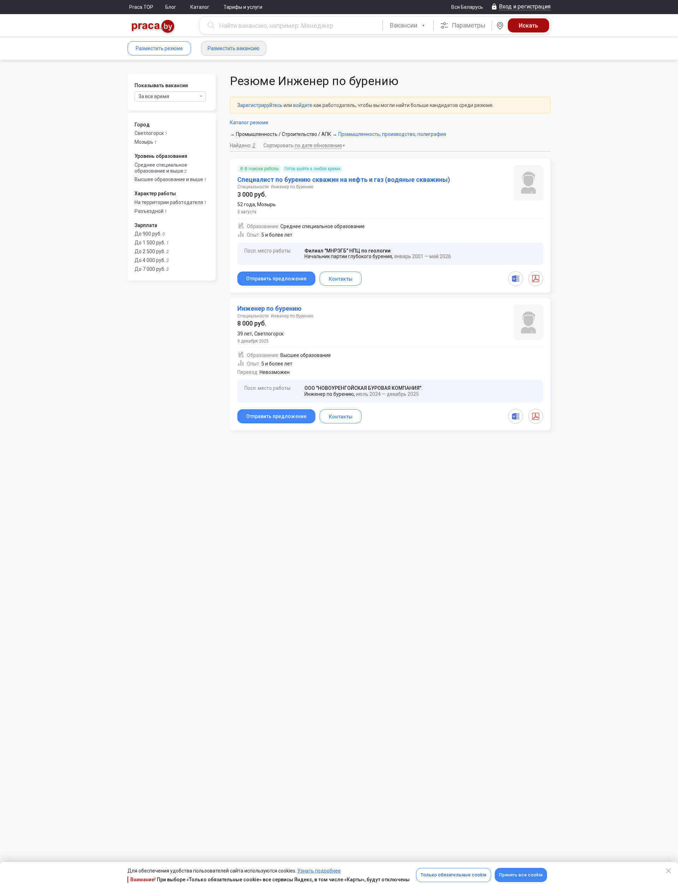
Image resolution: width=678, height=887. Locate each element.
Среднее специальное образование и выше (161, 168)
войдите (303, 105)
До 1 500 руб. (150, 242)
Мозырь (144, 142)
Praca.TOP (141, 7)
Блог (170, 7)
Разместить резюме (159, 48)
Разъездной (149, 211)
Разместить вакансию (234, 48)
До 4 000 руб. (150, 260)
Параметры (468, 25)
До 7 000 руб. (150, 269)
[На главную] (153, 27)
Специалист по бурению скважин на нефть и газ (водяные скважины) (343, 179)
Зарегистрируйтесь (259, 105)
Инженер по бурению (269, 308)
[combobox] (408, 25)
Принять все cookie (521, 874)
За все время (153, 96)
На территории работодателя (169, 202)
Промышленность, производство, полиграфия (392, 134)
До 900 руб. (148, 234)
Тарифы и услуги (243, 7)
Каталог (199, 7)
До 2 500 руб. (150, 251)
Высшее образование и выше (169, 179)
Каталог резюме (249, 122)
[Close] (668, 870)
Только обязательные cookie (454, 874)
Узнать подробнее (319, 871)
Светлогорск (149, 133)
